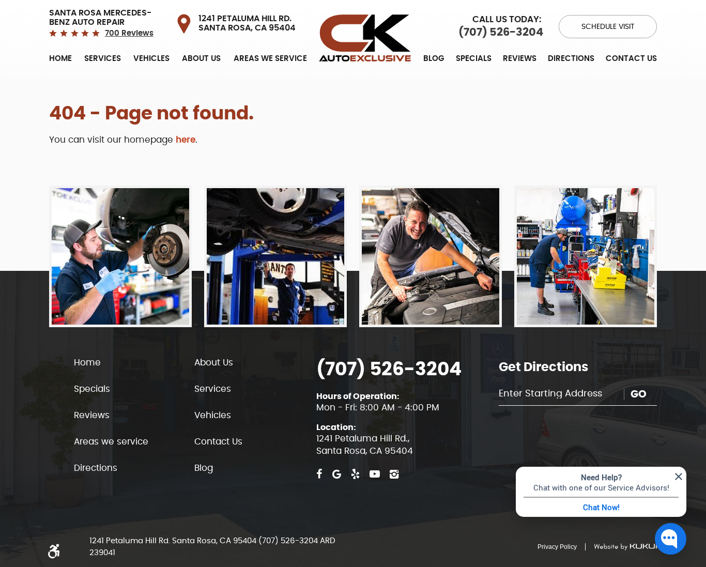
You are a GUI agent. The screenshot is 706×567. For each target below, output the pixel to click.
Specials (474, 59)
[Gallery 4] (585, 256)
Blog (433, 59)
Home (60, 59)
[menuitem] (60, 58)
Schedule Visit (608, 26)
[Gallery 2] (275, 256)
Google (336, 474)
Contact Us (631, 59)
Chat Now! (601, 507)
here (185, 139)
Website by (621, 546)
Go (639, 394)
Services (102, 59)
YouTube (375, 474)
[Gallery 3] (430, 256)
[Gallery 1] (120, 256)
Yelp (355, 474)
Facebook (319, 474)
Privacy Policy (557, 546)
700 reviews (129, 33)
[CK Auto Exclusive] (365, 38)
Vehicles (151, 59)
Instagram (394, 474)
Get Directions (543, 367)
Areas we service (270, 59)
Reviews (519, 59)
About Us (201, 59)
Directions (571, 59)
